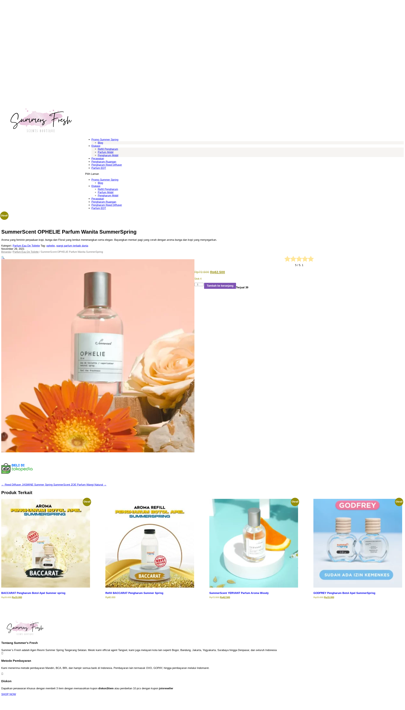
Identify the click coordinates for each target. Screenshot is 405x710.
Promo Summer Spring (104, 139)
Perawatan (97, 158)
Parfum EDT (98, 168)
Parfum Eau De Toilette (26, 245)
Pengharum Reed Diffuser (106, 164)
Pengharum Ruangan (103, 161)
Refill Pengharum (108, 149)
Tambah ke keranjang (220, 285)
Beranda (6, 252)
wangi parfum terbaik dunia (72, 245)
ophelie (50, 245)
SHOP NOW (8, 694)
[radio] (287, 259)
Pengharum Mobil (108, 155)
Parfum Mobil (105, 152)
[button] (3, 257)
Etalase (95, 145)
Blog (100, 142)
